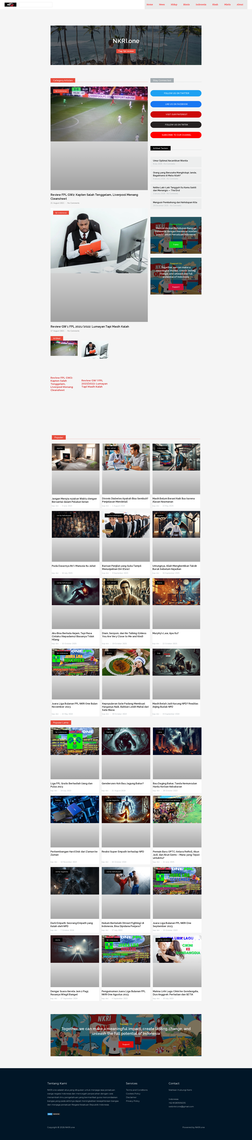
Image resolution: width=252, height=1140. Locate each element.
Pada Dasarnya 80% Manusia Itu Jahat (74, 565)
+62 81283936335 (177, 1103)
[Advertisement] (126, 412)
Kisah (215, 4)
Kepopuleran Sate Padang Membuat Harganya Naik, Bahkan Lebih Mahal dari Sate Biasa (125, 706)
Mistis (227, 4)
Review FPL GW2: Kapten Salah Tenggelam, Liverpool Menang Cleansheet (62, 384)
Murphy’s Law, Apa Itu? (166, 633)
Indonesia (201, 4)
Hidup (174, 4)
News (162, 4)
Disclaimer (131, 1097)
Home (150, 4)
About (240, 4)
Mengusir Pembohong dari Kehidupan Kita (175, 202)
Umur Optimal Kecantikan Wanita (170, 160)
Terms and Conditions (137, 1090)
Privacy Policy (133, 1101)
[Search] (50, 4)
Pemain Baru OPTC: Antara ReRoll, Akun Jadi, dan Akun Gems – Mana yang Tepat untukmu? (176, 854)
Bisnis (186, 4)
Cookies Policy (133, 1093)
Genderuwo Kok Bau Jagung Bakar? (123, 783)
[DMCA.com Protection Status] (53, 1114)
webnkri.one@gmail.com (181, 1106)
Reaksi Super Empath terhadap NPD (123, 851)
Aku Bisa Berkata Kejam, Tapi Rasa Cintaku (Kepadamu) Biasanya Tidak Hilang (73, 636)
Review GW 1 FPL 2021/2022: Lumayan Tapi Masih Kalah (90, 326)
